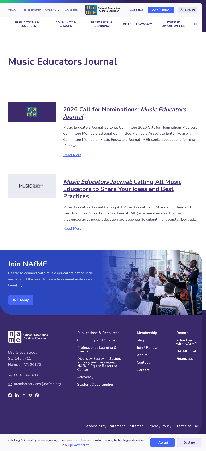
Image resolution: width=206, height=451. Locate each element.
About (13, 10)
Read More (72, 154)
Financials (184, 359)
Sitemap (136, 426)
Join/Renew (161, 10)
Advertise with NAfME (186, 342)
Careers (71, 10)
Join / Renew (147, 348)
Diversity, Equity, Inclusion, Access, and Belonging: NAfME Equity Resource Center (99, 364)
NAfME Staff (186, 351)
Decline (189, 443)
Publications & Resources (27, 24)
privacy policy (79, 445)
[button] (194, 24)
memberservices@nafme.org (37, 383)
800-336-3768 (26, 375)
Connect (137, 10)
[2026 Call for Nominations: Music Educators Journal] (32, 111)
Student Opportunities (173, 24)
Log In (190, 10)
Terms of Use (187, 426)
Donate (182, 333)
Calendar (53, 10)
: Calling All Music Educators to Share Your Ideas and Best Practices (122, 189)
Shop (141, 340)
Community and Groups (96, 340)
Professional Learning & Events (97, 350)
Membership (31, 10)
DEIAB (127, 24)
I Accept (162, 443)
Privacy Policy (159, 426)
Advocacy (144, 24)
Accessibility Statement (105, 426)
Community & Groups (65, 24)
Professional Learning (102, 24)
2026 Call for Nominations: (124, 113)
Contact (143, 363)
